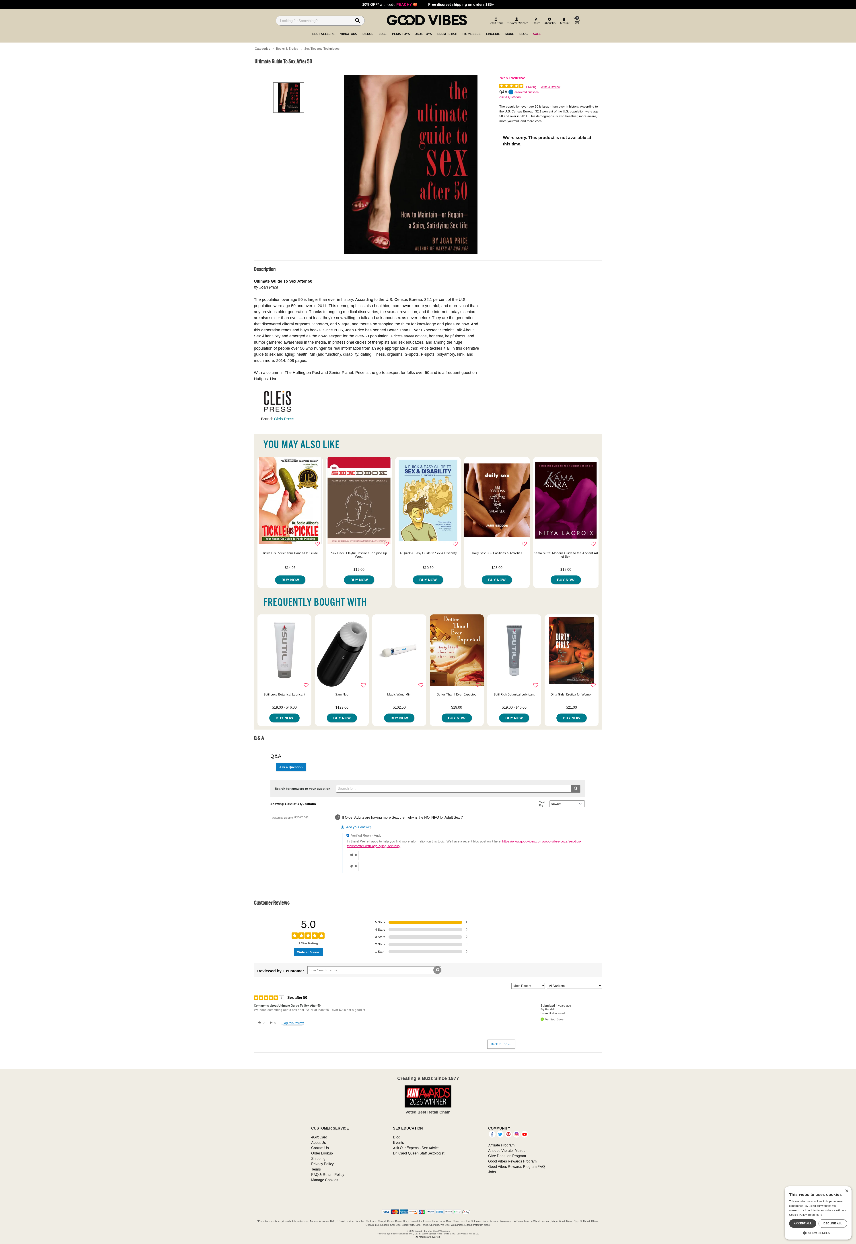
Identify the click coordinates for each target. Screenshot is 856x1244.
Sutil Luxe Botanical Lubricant (284, 694)
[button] (818, 1233)
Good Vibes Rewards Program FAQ (516, 1166)
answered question (526, 92)
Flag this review (293, 1023)
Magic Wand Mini (399, 694)
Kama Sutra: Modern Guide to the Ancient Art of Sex (566, 555)
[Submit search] (575, 789)
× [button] (846, 1191)
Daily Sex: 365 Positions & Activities (497, 553)
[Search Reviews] (437, 970)
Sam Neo (341, 694)
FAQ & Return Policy (327, 1174)
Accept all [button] (803, 1223)
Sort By (542, 804)
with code (389, 4)
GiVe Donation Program (507, 1156)
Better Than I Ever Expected (457, 694)
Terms (316, 1169)
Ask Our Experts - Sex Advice (416, 1148)
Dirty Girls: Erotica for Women (572, 694)
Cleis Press (284, 418)
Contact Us (320, 1148)
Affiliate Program (501, 1145)
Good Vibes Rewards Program (512, 1161)
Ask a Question (510, 97)
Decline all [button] (832, 1223)
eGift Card (319, 1137)
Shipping (318, 1158)
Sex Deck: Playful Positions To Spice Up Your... (359, 555)
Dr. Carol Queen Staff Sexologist (418, 1153)
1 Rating (531, 87)
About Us (318, 1142)
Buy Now (290, 580)
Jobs (492, 1172)
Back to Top (499, 1044)
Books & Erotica (287, 49)
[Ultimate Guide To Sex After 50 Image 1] (410, 164)
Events (398, 1142)
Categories (262, 49)
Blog (396, 1137)
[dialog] (818, 1213)
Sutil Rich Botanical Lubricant (514, 694)
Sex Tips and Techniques (322, 49)
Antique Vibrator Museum (508, 1150)
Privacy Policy (322, 1164)
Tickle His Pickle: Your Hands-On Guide (290, 553)
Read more (815, 1214)
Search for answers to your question (302, 788)
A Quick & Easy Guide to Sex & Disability (428, 553)
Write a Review (550, 87)
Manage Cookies (324, 1180)
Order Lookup (322, 1153)
